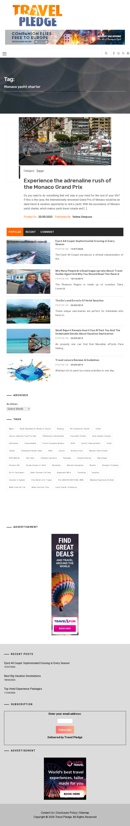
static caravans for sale (40, 472)
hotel (50, 451)
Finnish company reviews (53, 443)
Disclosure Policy (66, 812)
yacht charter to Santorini (66, 487)
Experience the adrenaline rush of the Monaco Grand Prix (67, 183)
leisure (62, 451)
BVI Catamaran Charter (80, 429)
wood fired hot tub (17, 487)
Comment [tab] (47, 232)
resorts (93, 465)
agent (11, 429)
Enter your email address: (65, 725)
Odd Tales (30, 458)
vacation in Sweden (17, 480)
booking (60, 429)
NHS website (14, 458)
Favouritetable (30, 443)
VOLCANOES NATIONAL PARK (71, 480)
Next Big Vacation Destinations (22, 676)
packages (67, 458)
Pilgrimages (102, 458)
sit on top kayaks (16, 472)
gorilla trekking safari (91, 443)
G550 (72, 443)
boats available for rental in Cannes (35, 429)
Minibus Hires (77, 451)
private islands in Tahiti (36, 465)
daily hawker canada (101, 436)
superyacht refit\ (64, 472)
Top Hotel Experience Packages (23, 688)
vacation (95, 472)
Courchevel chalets (78, 436)
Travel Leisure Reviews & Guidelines (77, 360)
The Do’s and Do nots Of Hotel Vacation (79, 300)
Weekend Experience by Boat (102, 480)
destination (13, 443)
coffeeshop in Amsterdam (53, 436)
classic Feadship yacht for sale (22, 436)
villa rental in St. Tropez (41, 480)
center (98, 429)
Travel (40, 170)
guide (109, 443)
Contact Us (47, 812)
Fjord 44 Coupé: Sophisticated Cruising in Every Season (37, 663)
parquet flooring (84, 458)
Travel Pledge (73, 737)
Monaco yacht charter (98, 451)
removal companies (75, 465)
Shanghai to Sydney (110, 465)
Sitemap (84, 812)
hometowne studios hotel (31, 451)
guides (12, 451)
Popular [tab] (15, 232)
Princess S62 (14, 465)
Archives (12, 404)
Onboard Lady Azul (49, 458)
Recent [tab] (31, 232)
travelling (81, 472)
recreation (56, 465)
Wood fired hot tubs (40, 487)
